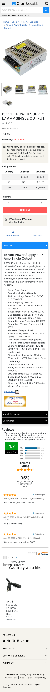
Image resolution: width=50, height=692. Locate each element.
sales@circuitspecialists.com (21, 156)
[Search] (46, 10)
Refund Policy (38, 675)
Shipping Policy (26, 678)
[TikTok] (23, 641)
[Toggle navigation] (4, 4)
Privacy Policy (25, 675)
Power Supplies (30, 22)
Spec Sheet (9, 391)
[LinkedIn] (19, 641)
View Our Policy (16, 222)
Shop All (16, 22)
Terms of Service (11, 675)
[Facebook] (9, 641)
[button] (4, 4)
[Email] (5, 641)
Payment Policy (40, 678)
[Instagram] (14, 641)
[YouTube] (28, 641)
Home (6, 22)
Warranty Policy (11, 678)
